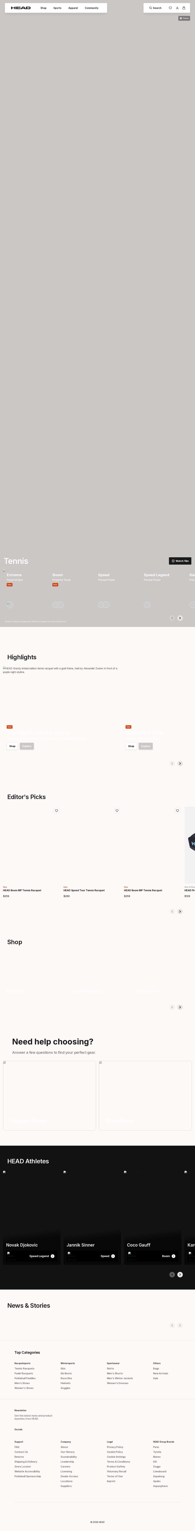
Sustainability (69, 1456)
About (64, 1447)
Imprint (111, 1481)
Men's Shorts (115, 1373)
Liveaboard (159, 1471)
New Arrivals (160, 1373)
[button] (43, 8)
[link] (12, 746)
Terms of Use (115, 1476)
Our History (67, 1451)
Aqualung (159, 1476)
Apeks (157, 1481)
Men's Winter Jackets (120, 1378)
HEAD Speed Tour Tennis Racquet (84, 890)
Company (66, 1441)
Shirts (110, 1368)
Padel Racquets (23, 1373)
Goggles (65, 1388)
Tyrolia (157, 1451)
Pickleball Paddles (25, 1378)
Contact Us (21, 1451)
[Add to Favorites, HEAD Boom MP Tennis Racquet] (56, 810)
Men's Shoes (22, 1383)
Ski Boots (66, 1373)
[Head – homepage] (21, 8)
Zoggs (157, 1466)
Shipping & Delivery (25, 1461)
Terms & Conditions (118, 1461)
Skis (63, 1368)
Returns (19, 1456)
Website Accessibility (27, 1471)
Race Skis (66, 1378)
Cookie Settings (116, 1456)
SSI (155, 1461)
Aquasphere (160, 1486)
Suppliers (66, 1486)
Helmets (66, 1383)
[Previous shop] (172, 618)
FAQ (16, 1447)
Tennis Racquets (24, 1368)
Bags (156, 1368)
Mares (157, 1456)
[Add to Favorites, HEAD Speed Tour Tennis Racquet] (117, 810)
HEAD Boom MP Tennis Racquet (22, 890)
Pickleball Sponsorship (27, 1476)
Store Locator (22, 1466)
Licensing (66, 1471)
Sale (155, 1378)
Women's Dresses (117, 1383)
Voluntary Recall (116, 1471)
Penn (156, 1447)
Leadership (67, 1461)
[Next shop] (180, 618)
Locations (66, 1481)
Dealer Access (69, 1476)
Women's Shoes (24, 1388)
